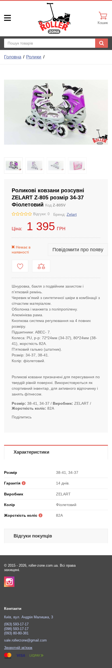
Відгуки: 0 (41, 214)
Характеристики (31, 452)
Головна (12, 57)
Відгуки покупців (33, 536)
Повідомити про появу (77, 249)
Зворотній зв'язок (18, 648)
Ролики (33, 57)
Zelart (72, 214)
